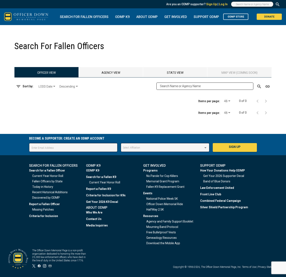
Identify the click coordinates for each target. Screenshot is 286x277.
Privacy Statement (268, 267)
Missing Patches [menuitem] (43, 209)
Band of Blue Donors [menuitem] (216, 181)
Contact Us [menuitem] (94, 219)
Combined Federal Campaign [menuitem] (220, 200)
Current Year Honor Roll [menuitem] (47, 176)
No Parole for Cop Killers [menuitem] (162, 176)
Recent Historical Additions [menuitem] (50, 192)
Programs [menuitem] (150, 170)
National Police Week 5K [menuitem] (162, 198)
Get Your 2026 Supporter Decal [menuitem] (223, 176)
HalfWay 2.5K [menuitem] (155, 209)
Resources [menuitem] (150, 216)
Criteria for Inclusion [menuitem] (43, 216)
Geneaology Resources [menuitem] (161, 237)
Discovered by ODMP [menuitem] (46, 197)
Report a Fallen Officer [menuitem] (44, 204)
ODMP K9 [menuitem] (92, 170)
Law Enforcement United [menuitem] (217, 187)
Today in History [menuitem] (42, 186)
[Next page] (266, 101)
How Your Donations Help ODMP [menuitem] (222, 170)
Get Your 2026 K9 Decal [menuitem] (102, 201)
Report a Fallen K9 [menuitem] (98, 189)
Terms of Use (249, 267)
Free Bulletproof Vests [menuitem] (161, 232)
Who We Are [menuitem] (94, 212)
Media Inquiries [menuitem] (97, 225)
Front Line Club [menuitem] (210, 194)
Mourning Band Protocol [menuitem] (162, 227)
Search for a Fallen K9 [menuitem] (101, 177)
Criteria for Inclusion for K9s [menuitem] (106, 195)
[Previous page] (257, 101)
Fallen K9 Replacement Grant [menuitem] (165, 186)
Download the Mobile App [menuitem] (163, 243)
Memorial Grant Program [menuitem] (162, 181)
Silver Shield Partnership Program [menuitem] (224, 207)
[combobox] (47, 86)
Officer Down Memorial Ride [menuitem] (164, 204)
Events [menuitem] (147, 193)
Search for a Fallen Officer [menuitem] (47, 170)
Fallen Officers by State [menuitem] (47, 181)
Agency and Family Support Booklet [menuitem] (169, 221)
